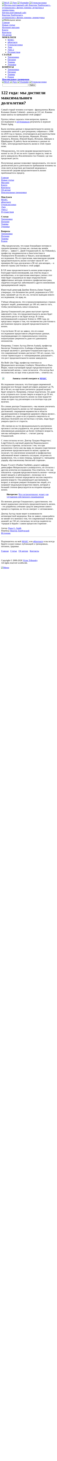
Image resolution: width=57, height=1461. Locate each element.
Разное (11, 77)
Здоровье (12, 64)
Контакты (6, 32)
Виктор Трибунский (19, 531)
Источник (6, 533)
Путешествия (14, 52)
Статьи (13, 551)
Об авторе (7, 35)
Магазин (5, 182)
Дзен (10, 47)
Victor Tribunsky (30, 560)
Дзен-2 (11, 50)
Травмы (11, 62)
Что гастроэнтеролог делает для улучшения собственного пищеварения (27, 495)
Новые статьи (8, 25)
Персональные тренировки (14, 192)
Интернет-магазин (11, 27)
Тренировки (13, 57)
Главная (6, 22)
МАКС (11, 40)
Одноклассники (15, 45)
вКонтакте (12, 42)
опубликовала (23, 122)
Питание (12, 59)
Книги (5, 30)
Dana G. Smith (14, 528)
